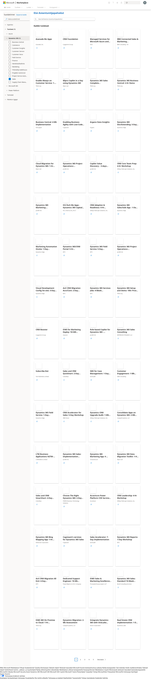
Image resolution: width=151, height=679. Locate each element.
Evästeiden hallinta (101, 678)
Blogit (22, 668)
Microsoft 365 (45, 672)
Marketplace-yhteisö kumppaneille (71, 670)
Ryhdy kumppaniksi (108, 668)
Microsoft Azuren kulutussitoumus (84, 668)
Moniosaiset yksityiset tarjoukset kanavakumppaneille (127, 670)
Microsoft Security (19, 672)
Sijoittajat (134, 672)
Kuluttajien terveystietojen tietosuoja (12, 678)
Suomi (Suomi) (5, 674)
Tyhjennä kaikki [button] (21, 15)
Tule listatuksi (120, 668)
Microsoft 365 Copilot (57, 672)
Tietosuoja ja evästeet (55, 678)
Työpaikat (89, 672)
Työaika (37, 668)
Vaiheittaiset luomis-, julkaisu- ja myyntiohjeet (20, 670)
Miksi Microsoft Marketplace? (10, 668)
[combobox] (65, 19)
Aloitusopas (44, 668)
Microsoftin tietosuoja (123, 672)
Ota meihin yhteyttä (41, 678)
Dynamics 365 (35, 672)
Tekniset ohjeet (54, 668)
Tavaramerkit (76, 678)
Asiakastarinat (29, 668)
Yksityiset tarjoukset (66, 668)
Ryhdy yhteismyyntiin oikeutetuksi (47, 670)
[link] (46, 48)
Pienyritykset (81, 672)
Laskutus (99, 668)
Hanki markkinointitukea (133, 668)
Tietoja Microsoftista (100, 672)
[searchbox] (19, 19)
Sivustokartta (29, 678)
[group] (37, 48)
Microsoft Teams (71, 672)
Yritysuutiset (111, 672)
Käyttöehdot (67, 678)
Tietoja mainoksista (88, 678)
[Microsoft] (8, 3)
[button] (35, 19)
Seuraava (100, 660)
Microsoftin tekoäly (6, 672)
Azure (28, 672)
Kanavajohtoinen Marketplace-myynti (96, 670)
